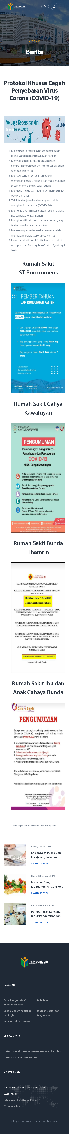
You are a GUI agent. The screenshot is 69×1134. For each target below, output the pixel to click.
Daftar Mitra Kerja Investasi (20, 1057)
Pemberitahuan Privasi (17, 1021)
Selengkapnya (39, 864)
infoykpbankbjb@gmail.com (20, 1100)
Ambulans (42, 1000)
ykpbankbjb (13, 1106)
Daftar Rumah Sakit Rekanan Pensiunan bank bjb (32, 1051)
